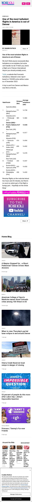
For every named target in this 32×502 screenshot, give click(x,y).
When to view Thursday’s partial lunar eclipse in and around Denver (16, 332)
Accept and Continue (16, 499)
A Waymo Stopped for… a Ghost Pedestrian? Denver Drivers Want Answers (15, 265)
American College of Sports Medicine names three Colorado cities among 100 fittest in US (15, 299)
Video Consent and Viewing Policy (19, 487)
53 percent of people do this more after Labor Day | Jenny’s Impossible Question (16, 397)
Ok (30, 470)
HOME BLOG (5, 16)
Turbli (4, 74)
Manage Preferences (16, 494)
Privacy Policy (5, 486)
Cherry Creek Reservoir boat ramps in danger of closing (13, 364)
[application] (16, 37)
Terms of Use (24, 484)
